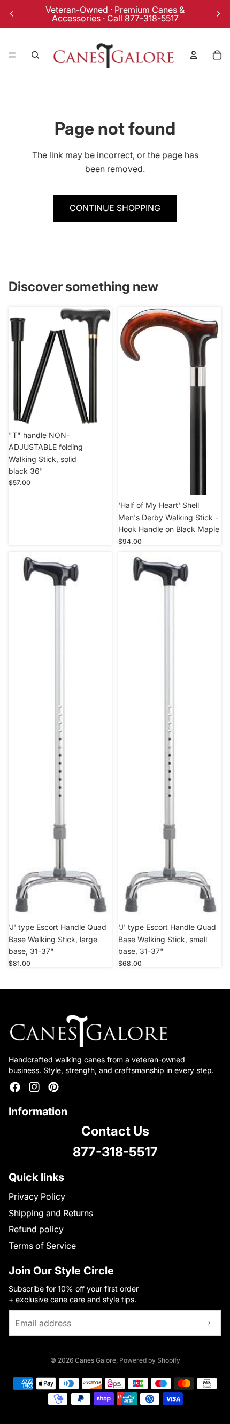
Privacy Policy (37, 1196)
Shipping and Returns (51, 1213)
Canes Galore (95, 1360)
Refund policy (36, 1229)
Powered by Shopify (149, 1360)
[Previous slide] (12, 14)
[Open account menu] (193, 55)
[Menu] (12, 55)
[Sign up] (208, 1324)
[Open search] (35, 55)
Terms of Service (42, 1245)
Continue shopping (115, 207)
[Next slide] (218, 14)
